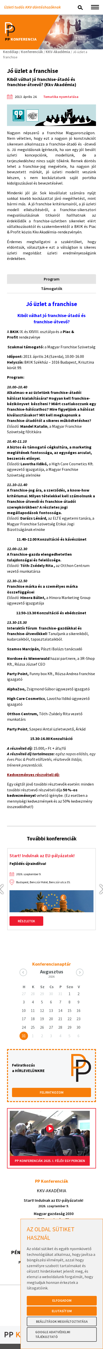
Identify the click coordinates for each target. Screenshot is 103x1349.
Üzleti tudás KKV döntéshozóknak (32, 7)
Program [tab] (52, 278)
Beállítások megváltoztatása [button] (62, 1321)
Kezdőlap (10, 52)
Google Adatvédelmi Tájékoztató (52, 1334)
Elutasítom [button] (62, 1311)
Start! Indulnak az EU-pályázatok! (42, 855)
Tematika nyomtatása (60, 96)
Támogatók (51, 288)
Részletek (26, 921)
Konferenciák (32, 52)
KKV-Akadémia (58, 52)
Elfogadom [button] (62, 1300)
